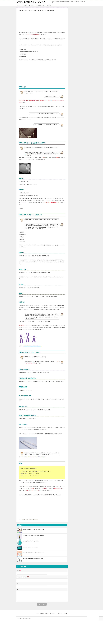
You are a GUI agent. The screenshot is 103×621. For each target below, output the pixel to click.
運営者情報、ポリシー (41, 5)
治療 (33, 519)
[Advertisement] (42, 21)
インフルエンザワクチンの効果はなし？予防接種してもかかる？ (34, 535)
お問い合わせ (31, 5)
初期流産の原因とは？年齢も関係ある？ (32, 346)
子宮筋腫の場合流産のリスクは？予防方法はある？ (35, 456)
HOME (18, 5)
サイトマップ (24, 5)
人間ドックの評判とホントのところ (31, 2)
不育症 (24, 519)
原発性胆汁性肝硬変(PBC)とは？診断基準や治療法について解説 (33, 529)
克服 (27, 519)
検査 (30, 519)
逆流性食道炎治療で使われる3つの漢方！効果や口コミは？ (33, 558)
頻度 (36, 519)
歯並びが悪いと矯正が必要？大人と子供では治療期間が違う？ (33, 552)
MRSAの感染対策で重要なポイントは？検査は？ (31, 541)
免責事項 (49, 5)
